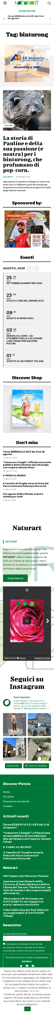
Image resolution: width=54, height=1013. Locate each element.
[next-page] (50, 19)
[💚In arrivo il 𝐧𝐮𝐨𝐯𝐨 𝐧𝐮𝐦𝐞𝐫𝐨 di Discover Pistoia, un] (14, 724)
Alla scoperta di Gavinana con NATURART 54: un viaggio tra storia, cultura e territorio (23, 901)
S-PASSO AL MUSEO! (14, 475)
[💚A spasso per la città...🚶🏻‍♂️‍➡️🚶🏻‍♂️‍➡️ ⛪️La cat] (14, 749)
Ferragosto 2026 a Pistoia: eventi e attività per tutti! (23, 495)
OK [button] (27, 1009)
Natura (9, 125)
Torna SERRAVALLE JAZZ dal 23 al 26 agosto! (26, 17)
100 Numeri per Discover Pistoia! (25, 875)
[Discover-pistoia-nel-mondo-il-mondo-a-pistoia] (27, 3)
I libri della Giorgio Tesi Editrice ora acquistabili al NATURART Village (26, 912)
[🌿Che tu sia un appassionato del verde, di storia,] (39, 749)
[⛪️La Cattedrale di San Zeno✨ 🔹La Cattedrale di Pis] (39, 724)
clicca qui (34, 990)
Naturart (8, 176)
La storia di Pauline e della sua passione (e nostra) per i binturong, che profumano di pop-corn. (23, 154)
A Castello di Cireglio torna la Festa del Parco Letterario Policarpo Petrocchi (26, 485)
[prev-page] (4, 19)
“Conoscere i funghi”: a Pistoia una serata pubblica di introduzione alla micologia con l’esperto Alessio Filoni (27, 464)
